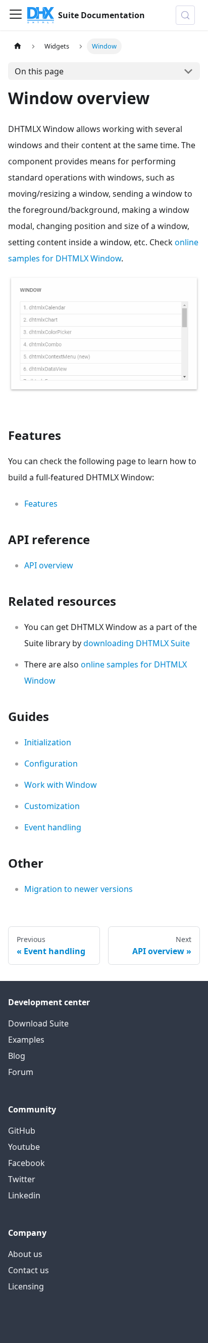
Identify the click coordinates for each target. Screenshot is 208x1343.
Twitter (21, 1179)
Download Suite (38, 1023)
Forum (20, 1072)
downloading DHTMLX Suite (136, 643)
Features (41, 503)
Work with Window (60, 784)
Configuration (51, 763)
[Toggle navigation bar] (15, 15)
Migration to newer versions (78, 888)
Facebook (26, 1163)
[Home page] (17, 46)
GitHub (21, 1130)
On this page (39, 71)
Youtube (24, 1146)
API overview (48, 565)
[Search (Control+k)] (185, 15)
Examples (26, 1039)
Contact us (28, 1270)
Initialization (47, 742)
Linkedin (24, 1195)
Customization (52, 806)
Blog (16, 1055)
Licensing (26, 1286)
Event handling (52, 827)
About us (25, 1254)
